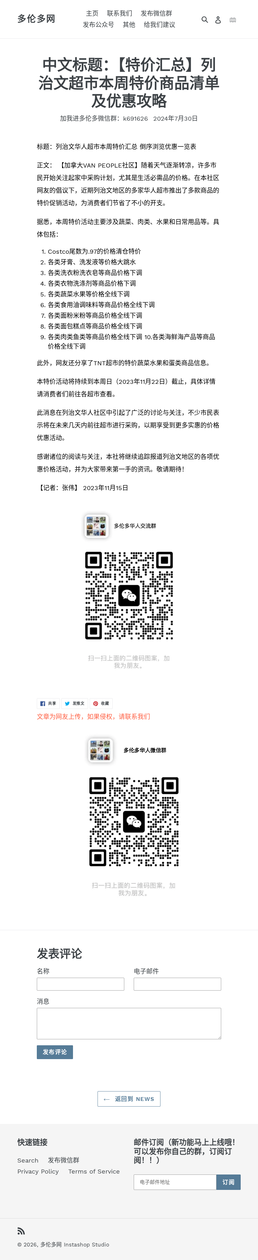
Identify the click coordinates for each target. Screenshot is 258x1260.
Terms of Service (94, 1171)
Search (27, 1160)
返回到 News (134, 1099)
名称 (43, 971)
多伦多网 (36, 19)
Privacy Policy (38, 1171)
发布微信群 (63, 1160)
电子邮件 (146, 971)
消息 (43, 1001)
